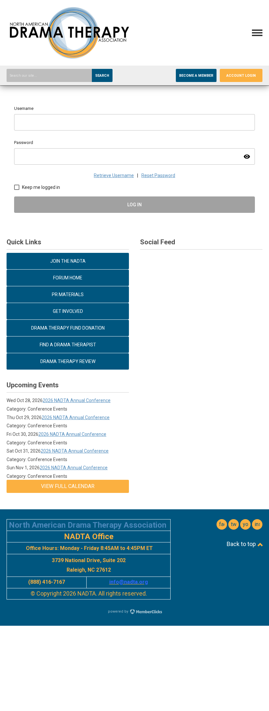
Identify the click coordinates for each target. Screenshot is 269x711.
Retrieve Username (114, 175)
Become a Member (196, 75)
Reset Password (158, 175)
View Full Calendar (67, 486)
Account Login (241, 75)
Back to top (242, 543)
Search (102, 75)
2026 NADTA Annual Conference (77, 400)
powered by (118, 611)
